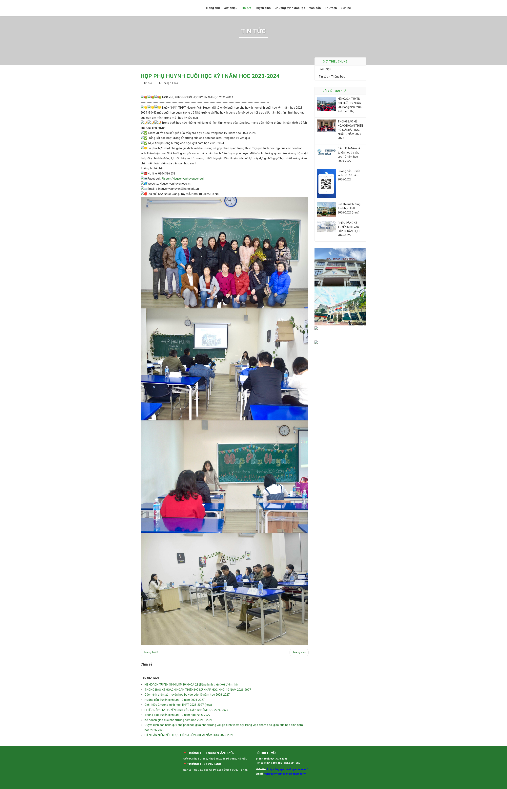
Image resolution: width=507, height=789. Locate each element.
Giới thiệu (230, 8)
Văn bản (315, 8)
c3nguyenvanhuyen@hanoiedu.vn (285, 773)
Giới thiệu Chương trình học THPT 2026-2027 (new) (349, 208)
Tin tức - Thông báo (332, 77)
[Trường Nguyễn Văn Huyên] (162, 8)
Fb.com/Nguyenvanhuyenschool (183, 178)
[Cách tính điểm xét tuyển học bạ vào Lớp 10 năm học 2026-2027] (326, 152)
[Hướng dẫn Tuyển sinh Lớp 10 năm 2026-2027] (326, 183)
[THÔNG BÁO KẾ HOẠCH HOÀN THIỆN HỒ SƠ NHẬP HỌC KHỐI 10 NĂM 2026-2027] (326, 125)
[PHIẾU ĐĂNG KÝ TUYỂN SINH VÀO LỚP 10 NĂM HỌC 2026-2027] (326, 226)
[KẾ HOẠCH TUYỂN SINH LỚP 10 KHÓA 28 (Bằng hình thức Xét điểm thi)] (326, 103)
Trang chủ (212, 8)
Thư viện (331, 8)
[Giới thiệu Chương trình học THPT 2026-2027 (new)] (326, 209)
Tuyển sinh (263, 8)
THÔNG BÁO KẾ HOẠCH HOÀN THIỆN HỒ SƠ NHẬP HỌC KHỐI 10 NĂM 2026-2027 (350, 130)
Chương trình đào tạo (290, 8)
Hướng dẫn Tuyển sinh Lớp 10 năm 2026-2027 (349, 175)
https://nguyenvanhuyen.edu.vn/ (287, 769)
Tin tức (246, 8)
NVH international (361, 8)
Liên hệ (346, 8)
